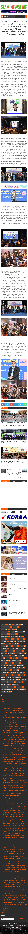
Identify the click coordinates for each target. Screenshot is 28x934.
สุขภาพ (14, 658)
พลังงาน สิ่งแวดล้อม (4, 660)
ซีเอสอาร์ (12, 636)
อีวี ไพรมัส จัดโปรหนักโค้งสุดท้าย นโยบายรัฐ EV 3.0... (14, 747)
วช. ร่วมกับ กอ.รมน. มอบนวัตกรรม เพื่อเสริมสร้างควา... (14, 828)
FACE (9, 582)
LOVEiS (7, 658)
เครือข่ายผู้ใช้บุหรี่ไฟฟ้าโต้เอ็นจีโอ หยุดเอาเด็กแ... (13, 722)
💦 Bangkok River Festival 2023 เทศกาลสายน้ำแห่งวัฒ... (15, 739)
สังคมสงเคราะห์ (19, 641)
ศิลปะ (2, 667)
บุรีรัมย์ (9, 670)
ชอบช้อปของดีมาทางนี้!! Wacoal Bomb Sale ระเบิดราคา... (15, 895)
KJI (8, 925)
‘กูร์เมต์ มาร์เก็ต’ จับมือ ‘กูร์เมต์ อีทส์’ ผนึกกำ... (12, 795)
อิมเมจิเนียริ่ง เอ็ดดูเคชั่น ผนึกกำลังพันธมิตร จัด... (13, 708)
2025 (3, 699)
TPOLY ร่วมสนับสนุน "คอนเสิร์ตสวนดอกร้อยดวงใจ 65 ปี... (15, 867)
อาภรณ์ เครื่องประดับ (20, 653)
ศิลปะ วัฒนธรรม (20, 672)
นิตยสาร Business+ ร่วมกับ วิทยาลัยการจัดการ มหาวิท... (14, 743)
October (5, 906)
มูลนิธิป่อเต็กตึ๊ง (3, 641)
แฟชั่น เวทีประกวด (19, 667)
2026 (3, 697)
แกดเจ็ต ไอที (3, 646)
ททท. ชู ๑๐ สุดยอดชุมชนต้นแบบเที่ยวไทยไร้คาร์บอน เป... (15, 750)
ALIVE (9, 606)
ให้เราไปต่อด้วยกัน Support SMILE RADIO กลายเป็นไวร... (15, 763)
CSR (2, 643)
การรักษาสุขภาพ (4, 636)
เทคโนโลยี (14, 643)
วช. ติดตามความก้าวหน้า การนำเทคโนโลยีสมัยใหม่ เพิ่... (15, 726)
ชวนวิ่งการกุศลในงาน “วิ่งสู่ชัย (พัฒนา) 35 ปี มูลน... (13, 897)
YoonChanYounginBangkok (7, 689)
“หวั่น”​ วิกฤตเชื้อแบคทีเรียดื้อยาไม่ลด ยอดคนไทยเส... (14, 752)
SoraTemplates (17, 925)
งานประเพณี (22, 658)
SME (2, 677)
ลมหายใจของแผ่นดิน (20, 689)
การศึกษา (12, 634)
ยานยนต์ (11, 641)
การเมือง (19, 655)
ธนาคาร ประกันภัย (16, 677)
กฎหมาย (2, 670)
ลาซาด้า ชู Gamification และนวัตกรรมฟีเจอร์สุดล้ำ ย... (14, 882)
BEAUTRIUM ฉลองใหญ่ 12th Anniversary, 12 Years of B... (15, 878)
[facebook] (26, 1)
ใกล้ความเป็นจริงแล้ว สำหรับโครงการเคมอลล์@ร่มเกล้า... (15, 849)
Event (21, 648)
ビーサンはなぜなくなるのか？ (14, 600)
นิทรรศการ (14, 684)
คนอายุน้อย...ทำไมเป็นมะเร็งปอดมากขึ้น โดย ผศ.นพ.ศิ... (14, 808)
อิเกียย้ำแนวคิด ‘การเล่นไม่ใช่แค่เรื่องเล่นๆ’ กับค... (13, 860)
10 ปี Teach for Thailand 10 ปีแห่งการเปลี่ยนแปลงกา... (14, 745)
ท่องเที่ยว (12, 631)
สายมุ (2, 691)
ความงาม (2, 653)
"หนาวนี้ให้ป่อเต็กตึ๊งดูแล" (8, 778)
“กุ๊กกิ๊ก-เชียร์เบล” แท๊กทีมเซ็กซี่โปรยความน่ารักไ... (13, 810)
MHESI (22, 679)
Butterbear (3, 679)
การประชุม (12, 672)
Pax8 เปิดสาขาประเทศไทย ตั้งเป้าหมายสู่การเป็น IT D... (14, 886)
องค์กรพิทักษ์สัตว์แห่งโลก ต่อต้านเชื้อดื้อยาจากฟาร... (13, 863)
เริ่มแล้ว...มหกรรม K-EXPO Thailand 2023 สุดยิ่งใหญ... (14, 823)
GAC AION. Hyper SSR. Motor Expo (10, 730)
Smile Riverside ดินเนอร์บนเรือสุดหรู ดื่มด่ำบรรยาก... (14, 902)
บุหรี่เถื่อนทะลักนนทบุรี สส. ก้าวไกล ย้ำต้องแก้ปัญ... (13, 847)
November (5, 707)
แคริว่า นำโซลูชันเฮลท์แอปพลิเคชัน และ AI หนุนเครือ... (14, 856)
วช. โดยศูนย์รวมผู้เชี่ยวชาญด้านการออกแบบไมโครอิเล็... (15, 869)
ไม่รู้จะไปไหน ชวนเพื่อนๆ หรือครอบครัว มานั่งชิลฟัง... (14, 737)
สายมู (2, 684)
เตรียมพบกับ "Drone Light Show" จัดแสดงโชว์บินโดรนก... (15, 734)
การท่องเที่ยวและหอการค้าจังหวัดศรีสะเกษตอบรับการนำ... (15, 728)
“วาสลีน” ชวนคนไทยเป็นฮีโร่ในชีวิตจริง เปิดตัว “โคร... (14, 890)
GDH (13, 655)
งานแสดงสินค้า (12, 648)
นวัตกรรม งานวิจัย (4, 629)
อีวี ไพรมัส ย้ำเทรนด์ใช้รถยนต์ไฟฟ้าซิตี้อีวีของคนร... (13, 873)
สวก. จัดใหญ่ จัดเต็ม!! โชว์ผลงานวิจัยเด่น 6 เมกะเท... (14, 768)
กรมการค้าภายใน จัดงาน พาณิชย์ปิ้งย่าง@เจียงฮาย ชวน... (15, 732)
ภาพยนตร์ (15, 670)
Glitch (9, 577)
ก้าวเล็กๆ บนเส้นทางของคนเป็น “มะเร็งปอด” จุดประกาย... (15, 843)
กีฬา (7, 643)
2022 (3, 912)
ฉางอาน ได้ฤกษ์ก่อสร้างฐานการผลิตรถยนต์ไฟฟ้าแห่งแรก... (15, 719)
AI (1, 658)
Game (17, 679)
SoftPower (3, 682)
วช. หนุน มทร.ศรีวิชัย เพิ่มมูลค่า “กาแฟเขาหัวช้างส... (14, 724)
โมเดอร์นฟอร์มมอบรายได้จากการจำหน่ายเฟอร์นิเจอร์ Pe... (15, 845)
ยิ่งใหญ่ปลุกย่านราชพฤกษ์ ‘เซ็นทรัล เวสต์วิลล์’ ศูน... (13, 797)
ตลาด (16, 646)
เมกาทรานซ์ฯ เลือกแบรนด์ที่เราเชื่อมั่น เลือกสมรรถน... (14, 880)
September (5, 908)
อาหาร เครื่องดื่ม (4, 634)
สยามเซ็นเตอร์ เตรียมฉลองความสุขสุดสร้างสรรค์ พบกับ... (15, 858)
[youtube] (14, 923)
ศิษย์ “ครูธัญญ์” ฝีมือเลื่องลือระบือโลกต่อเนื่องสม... (13, 851)
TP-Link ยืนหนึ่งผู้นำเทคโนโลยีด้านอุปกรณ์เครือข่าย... (14, 818)
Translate (24, 918)
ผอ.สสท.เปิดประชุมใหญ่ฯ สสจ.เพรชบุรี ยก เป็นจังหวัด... (14, 767)
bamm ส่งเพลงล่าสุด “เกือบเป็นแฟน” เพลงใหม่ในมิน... (14, 820)
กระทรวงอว (3, 665)
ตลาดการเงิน (10, 653)
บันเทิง (10, 624)
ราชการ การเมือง (4, 631)
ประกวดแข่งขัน (3, 648)
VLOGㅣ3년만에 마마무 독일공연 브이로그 (17, 588)
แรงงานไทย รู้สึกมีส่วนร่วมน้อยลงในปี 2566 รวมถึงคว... (14, 835)
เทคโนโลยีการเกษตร (15, 660)
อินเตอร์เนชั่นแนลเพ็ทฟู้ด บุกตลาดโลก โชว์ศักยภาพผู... (14, 891)
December (5, 705)
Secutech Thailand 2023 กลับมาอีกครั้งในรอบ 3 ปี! (13, 871)
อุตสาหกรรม (11, 665)
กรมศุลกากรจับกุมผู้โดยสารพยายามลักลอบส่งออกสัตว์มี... (15, 780)
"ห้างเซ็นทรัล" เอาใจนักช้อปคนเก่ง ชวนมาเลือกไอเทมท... (15, 757)
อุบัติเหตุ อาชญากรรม (4, 655)
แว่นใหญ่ (8, 691)
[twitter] (12, 923)
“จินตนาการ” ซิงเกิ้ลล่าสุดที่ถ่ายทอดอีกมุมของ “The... (14, 821)
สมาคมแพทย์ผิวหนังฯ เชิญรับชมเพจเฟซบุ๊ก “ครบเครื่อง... (14, 759)
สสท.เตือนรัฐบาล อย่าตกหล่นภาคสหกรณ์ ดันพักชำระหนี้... (15, 904)
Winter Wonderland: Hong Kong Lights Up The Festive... (14, 717)
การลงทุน (19, 665)
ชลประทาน (11, 682)
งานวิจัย (22, 646)
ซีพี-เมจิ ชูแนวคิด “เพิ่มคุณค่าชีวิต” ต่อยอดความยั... (13, 793)
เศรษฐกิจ (20, 631)
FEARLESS (10, 594)
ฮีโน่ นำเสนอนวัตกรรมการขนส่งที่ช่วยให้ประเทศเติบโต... (15, 893)
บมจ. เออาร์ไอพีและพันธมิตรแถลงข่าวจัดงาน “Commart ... (15, 801)
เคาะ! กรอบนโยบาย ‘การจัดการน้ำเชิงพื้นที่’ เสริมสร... (14, 735)
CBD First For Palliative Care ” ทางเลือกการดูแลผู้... (13, 710)
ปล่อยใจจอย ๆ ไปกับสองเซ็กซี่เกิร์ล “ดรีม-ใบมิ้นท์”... (13, 720)
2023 (3, 703)
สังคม (13, 629)
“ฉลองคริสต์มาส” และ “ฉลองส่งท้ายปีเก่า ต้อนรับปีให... (14, 773)
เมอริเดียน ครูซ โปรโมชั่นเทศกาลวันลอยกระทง (13, 814)
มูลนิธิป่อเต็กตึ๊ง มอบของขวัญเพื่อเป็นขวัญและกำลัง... (14, 712)
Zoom (7, 677)
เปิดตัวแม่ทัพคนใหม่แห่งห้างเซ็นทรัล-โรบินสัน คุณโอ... (14, 862)
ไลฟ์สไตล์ (2, 624)
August (4, 910)
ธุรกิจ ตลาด (18, 624)
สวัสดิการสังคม (9, 667)
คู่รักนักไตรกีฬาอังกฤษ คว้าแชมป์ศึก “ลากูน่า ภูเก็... (13, 761)
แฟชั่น (8, 684)
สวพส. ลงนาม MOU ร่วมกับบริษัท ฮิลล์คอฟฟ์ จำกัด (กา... (14, 876)
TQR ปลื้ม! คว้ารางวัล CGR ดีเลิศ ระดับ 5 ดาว (12, 888)
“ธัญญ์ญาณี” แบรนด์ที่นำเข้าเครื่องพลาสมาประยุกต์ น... (14, 833)
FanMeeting (3, 672)
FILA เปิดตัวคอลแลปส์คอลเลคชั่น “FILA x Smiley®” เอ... (14, 785)
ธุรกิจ (20, 636)
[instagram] (18, 923)
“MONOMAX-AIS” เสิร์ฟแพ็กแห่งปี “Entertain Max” (13, 884)
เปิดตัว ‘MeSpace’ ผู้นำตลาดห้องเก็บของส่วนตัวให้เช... (14, 837)
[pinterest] (16, 923)
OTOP (11, 679)
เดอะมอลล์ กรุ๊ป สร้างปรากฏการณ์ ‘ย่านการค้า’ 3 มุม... (14, 812)
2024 (3, 701)
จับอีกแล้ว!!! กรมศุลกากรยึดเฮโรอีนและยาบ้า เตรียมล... (14, 839)
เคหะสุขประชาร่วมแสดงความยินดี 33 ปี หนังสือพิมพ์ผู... (14, 806)
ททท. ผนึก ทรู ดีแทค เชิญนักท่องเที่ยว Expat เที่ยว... (13, 765)
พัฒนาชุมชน (19, 682)
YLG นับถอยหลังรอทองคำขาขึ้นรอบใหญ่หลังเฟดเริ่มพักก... (15, 865)
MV (10, 646)
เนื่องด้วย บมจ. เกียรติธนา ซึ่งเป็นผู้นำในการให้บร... (13, 749)
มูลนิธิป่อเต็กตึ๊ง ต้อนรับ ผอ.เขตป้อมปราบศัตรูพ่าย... (13, 816)
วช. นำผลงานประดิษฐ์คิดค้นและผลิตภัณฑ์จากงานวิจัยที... (15, 741)
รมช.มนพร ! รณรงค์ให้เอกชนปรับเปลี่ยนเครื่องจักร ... (14, 875)
